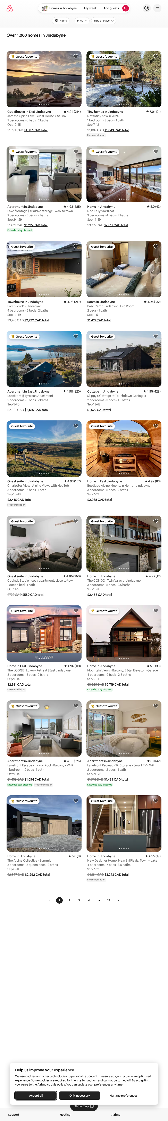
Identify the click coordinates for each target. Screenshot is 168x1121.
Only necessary (79, 1095)
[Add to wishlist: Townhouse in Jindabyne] (76, 246)
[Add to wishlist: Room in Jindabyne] (155, 246)
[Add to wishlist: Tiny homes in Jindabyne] (155, 56)
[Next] (118, 900)
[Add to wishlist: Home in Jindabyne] (155, 151)
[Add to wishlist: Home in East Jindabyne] (155, 425)
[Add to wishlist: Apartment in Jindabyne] (76, 151)
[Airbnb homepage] (10, 8)
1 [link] (59, 900)
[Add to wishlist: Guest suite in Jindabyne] (76, 425)
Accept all (36, 1095)
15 (108, 900)
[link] (50, 900)
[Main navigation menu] (157, 8)
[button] (36, 130)
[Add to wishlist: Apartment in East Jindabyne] (76, 336)
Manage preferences (123, 1095)
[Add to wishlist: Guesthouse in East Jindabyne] (76, 56)
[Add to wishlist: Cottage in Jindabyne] (155, 336)
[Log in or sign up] (147, 8)
